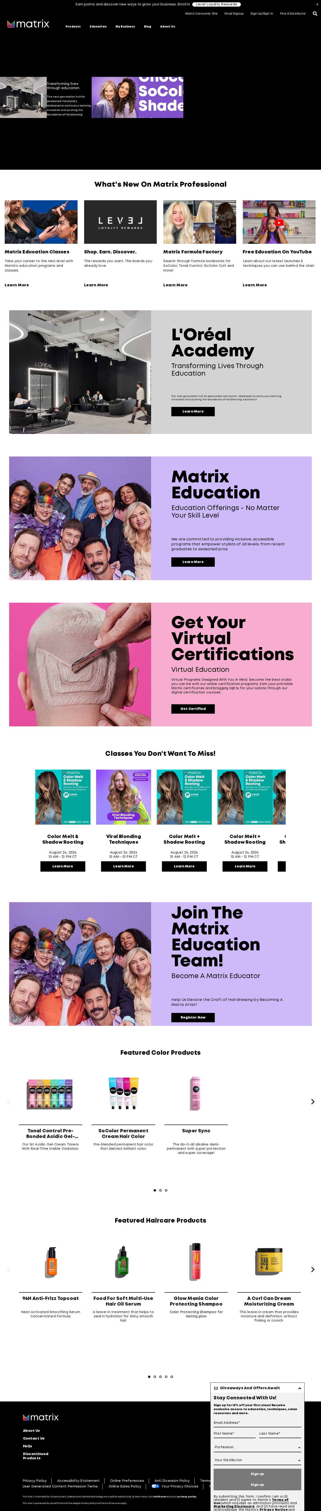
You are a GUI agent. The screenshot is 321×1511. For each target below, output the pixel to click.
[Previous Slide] (3, 97)
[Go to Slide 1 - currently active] (155, 1190)
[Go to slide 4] (265, 123)
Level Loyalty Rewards (216, 4)
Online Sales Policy (125, 1486)
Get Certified (193, 709)
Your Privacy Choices (180, 1486)
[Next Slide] (317, 97)
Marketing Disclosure (234, 1506)
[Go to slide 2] (254, 123)
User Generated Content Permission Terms (60, 1486)
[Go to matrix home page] (28, 24)
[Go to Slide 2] (160, 1190)
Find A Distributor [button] (293, 13)
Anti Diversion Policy (172, 1481)
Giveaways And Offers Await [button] (250, 1388)
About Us (167, 26)
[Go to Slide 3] (166, 1190)
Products (73, 26)
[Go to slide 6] (276, 123)
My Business (125, 26)
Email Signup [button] (234, 13)
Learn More (17, 285)
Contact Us (34, 1438)
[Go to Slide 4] (166, 1377)
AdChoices (160, 1497)
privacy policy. (187, 1497)
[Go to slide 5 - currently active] (271, 123)
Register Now (193, 1017)
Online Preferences (127, 1481)
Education (98, 26)
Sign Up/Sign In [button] (262, 13)
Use (217, 1503)
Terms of (280, 1500)
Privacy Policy (35, 1481)
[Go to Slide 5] (172, 1377)
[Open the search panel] (315, 14)
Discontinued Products (35, 1456)
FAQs (27, 1446)
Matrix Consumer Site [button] (201, 13)
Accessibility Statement (78, 1481)
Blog (147, 26)
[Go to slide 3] (259, 123)
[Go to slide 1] (248, 123)
